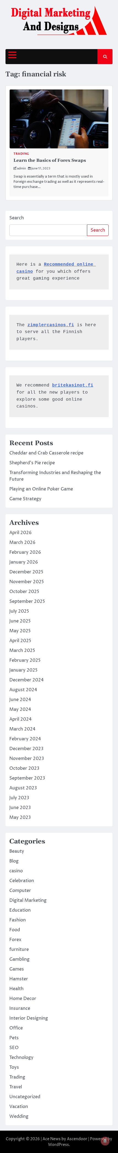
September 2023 (27, 778)
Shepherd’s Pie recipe (32, 463)
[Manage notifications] (105, 1141)
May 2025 (20, 631)
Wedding (19, 1116)
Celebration (21, 881)
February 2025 (25, 660)
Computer (20, 891)
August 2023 (23, 788)
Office (16, 1028)
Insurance (19, 1008)
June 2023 (20, 808)
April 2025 (20, 641)
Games (16, 969)
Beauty (16, 851)
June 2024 (20, 700)
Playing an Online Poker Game (41, 489)
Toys (14, 1067)
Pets (14, 1038)
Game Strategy (25, 499)
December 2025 (26, 572)
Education (20, 910)
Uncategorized (24, 1097)
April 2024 (20, 719)
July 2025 (19, 611)
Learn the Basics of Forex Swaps (49, 160)
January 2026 (23, 562)
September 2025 (27, 601)
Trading (21, 153)
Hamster (18, 979)
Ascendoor (77, 1139)
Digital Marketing (28, 900)
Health (16, 989)
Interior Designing (28, 1018)
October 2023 (24, 768)
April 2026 (20, 533)
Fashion (17, 920)
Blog (14, 861)
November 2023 (26, 759)
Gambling (19, 959)
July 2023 (19, 798)
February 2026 (25, 552)
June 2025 (20, 621)
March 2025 (22, 651)
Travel (15, 1087)
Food (14, 930)
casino (16, 871)
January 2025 (23, 670)
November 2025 (26, 582)
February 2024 (25, 739)
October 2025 (24, 592)
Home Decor (22, 999)
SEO (14, 1048)
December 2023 (26, 749)
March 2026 (22, 543)
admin (21, 168)
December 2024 (26, 680)
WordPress (58, 1144)
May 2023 (20, 817)
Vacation (18, 1107)
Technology (21, 1058)
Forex (15, 940)
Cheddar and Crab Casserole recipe (46, 453)
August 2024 (23, 690)
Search (16, 218)
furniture (19, 950)
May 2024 (20, 709)
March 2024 (22, 729)
